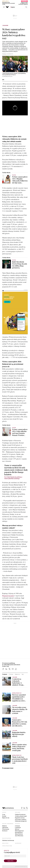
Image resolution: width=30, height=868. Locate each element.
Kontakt (4, 816)
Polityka (14, 175)
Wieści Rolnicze (19, 834)
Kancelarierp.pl (18, 832)
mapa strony (5, 843)
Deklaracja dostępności (21, 821)
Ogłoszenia (5, 827)
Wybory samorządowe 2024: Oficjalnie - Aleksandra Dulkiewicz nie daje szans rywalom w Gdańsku (20, 180)
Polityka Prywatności (20, 814)
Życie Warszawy (19, 835)
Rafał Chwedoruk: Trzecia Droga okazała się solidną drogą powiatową (19, 265)
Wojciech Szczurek (8, 596)
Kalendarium (18, 843)
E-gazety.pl (18, 827)
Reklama (4, 826)
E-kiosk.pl (17, 826)
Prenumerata (5, 829)
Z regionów (5, 25)
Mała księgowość (19, 830)
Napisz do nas (5, 817)
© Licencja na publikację (8, 663)
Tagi (22, 674)
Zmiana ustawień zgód (21, 816)
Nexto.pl (17, 829)
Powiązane (4, 674)
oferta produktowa (7, 845)
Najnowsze (17, 674)
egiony (13, 7)
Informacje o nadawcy (20, 819)
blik (3, 79)
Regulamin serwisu (20, 817)
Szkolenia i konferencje (8, 840)
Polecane (11, 674)
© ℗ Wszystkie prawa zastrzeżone (11, 664)
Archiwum (4, 830)
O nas (3, 814)
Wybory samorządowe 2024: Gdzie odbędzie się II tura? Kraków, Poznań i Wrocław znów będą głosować (20, 432)
